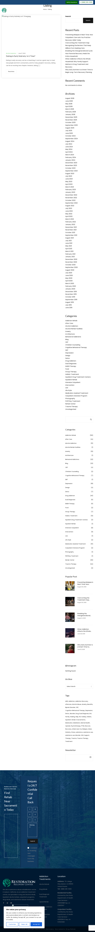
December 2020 (71, 259)
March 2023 (69, 187)
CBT (66, 342)
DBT (66, 350)
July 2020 (68, 273)
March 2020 (69, 283)
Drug (77, 713)
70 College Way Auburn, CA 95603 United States (65, 883)
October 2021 (70, 232)
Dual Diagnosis (84, 713)
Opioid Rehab (44, 902)
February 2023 (70, 189)
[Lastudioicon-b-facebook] (3, 903)
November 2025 (71, 120)
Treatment (68, 741)
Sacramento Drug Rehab (65, 929)
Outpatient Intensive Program (76, 396)
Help (77, 717)
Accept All (36, 924)
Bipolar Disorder (70, 707)
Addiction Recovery (81, 701)
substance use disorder (72, 735)
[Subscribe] (90, 757)
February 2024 (70, 157)
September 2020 (71, 267)
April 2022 (68, 216)
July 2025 (68, 130)
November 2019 (71, 294)
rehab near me (77, 729)
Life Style (68, 390)
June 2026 (69, 101)
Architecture (70, 334)
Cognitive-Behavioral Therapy (75, 710)
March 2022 (69, 219)
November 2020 (71, 262)
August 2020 (69, 270)
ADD (66, 701)
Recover (87, 726)
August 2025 (69, 128)
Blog (66, 339)
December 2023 (71, 163)
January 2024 (70, 160)
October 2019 (70, 297)
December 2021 (71, 227)
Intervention (69, 385)
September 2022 (71, 203)
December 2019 (71, 291)
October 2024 (70, 136)
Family (67, 717)
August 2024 (69, 141)
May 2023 (68, 181)
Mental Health (85, 723)
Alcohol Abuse (76, 704)
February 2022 (70, 222)
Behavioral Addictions (73, 337)
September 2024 (71, 139)
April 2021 (68, 249)
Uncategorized (70, 409)
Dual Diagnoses (70, 363)
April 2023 (68, 184)
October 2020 (70, 265)
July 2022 (68, 208)
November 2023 (71, 165)
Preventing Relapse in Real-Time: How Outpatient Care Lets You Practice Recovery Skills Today (79, 37)
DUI (90, 713)
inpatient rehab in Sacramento (75, 720)
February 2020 (70, 286)
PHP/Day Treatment (72, 401)
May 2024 (68, 149)
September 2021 (71, 235)
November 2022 (71, 198)
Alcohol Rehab (44, 884)
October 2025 (70, 122)
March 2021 (69, 251)
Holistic (89, 717)
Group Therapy (71, 372)
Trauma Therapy (71, 406)
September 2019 (71, 299)
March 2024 (69, 155)
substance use (88, 732)
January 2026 (70, 114)
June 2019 (68, 308)
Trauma (74, 738)
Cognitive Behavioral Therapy (76, 347)
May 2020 (68, 278)
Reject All (24, 924)
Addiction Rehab (71, 321)
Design (67, 355)
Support (86, 735)
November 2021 (71, 230)
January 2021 (70, 257)
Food (67, 369)
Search (68, 16)
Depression (69, 353)
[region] (24, 917)
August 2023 (69, 173)
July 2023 (68, 176)
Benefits (90, 704)
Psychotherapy (76, 726)
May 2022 (68, 214)
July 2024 (68, 144)
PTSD (82, 726)
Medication (69, 723)
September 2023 (71, 171)
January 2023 (70, 192)
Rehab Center (70, 404)
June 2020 (69, 275)
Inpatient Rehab (71, 380)
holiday (84, 717)
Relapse (84, 729)
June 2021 (68, 243)
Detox (67, 358)
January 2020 (70, 289)
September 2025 (71, 125)
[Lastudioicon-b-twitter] (7, 903)
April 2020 (69, 281)
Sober (90, 729)
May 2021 (68, 246)
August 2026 (69, 98)
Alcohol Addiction (71, 326)
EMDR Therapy (70, 366)
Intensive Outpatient (72, 382)
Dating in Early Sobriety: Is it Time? (20, 56)
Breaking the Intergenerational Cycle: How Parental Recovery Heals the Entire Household (79, 53)
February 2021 (70, 254)
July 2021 (68, 241)
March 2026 (69, 109)
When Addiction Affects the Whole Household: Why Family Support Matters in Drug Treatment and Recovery (84, 630)
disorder (72, 713)
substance (79, 732)
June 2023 (69, 179)
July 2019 (68, 305)
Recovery (68, 729)
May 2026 (68, 104)
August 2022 (69, 206)
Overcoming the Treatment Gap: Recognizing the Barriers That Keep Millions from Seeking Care (78, 45)
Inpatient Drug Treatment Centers (78, 377)
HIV (80, 717)
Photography (70, 398)
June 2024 (69, 147)
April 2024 (69, 152)
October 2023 (70, 168)
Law (66, 388)
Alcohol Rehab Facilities (73, 329)
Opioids (67, 726)
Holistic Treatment (72, 374)
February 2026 (70, 112)
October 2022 (70, 200)
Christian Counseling (72, 345)
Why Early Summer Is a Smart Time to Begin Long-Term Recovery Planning (85, 646)
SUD (82, 735)
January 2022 (70, 224)
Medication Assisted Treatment (76, 393)
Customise (12, 924)
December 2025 (71, 117)
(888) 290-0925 (66, 889)
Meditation (76, 723)
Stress (73, 732)
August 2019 (69, 302)
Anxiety (68, 331)
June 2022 (69, 211)
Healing (72, 717)
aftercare (68, 704)
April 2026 (69, 106)
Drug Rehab (43, 889)
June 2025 (69, 133)
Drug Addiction (70, 361)
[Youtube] (11, 903)
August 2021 (69, 238)
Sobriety (68, 732)
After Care (69, 323)
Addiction (72, 701)
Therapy (68, 738)
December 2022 (71, 195)
